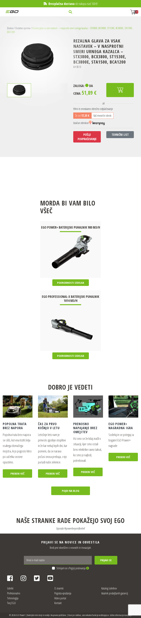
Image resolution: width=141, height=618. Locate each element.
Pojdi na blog (70, 491)
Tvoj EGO (11, 603)
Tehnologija (12, 598)
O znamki (59, 588)
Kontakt (58, 603)
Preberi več (17, 473)
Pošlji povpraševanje (87, 137)
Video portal (60, 598)
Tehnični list (120, 135)
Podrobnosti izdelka (70, 282)
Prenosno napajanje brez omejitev (85, 428)
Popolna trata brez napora (15, 426)
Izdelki (10, 588)
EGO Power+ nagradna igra (121, 426)
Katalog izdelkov (109, 588)
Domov (10, 28)
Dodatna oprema (22, 28)
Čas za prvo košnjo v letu (49, 426)
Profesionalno (13, 593)
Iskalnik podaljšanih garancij (114, 593)
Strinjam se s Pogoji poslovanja (71, 568)
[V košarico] (120, 90)
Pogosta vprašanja (62, 593)
